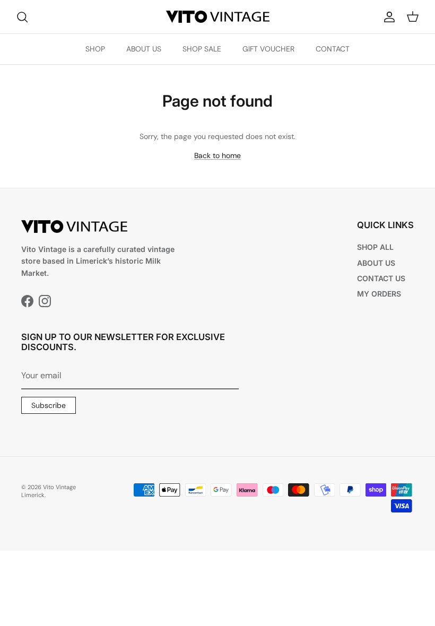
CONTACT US (381, 278)
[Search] (22, 17)
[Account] (387, 17)
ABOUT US (376, 262)
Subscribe (48, 405)
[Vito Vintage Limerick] (217, 17)
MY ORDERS (379, 293)
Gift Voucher (268, 49)
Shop (95, 49)
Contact (333, 49)
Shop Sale (201, 49)
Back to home (217, 155)
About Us (143, 49)
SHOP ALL (375, 246)
